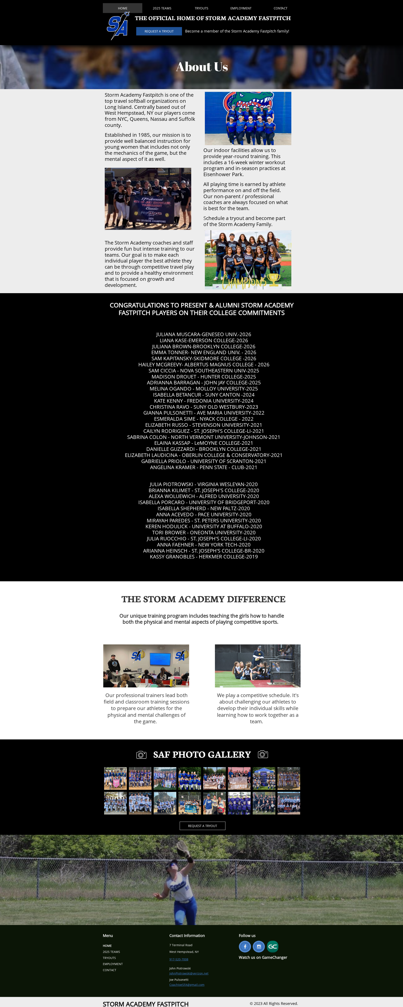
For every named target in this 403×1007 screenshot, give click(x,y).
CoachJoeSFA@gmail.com (186, 985)
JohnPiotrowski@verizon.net (188, 973)
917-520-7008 (178, 959)
